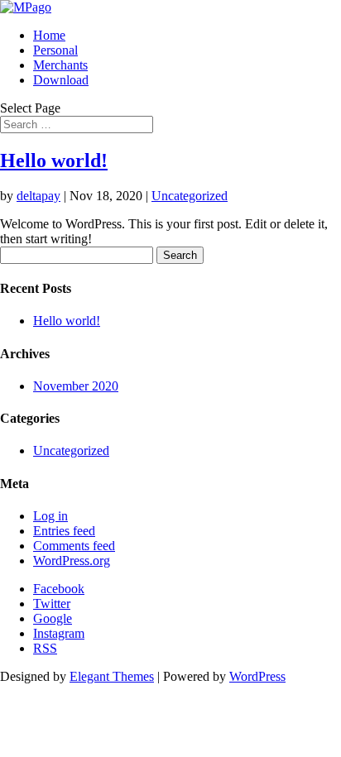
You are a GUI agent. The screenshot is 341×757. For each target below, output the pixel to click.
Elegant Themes (112, 676)
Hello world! (54, 160)
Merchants (60, 65)
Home (49, 35)
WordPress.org (71, 560)
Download (61, 80)
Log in (50, 516)
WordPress (257, 676)
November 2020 (75, 386)
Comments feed (74, 546)
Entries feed (64, 531)
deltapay (38, 196)
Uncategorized (189, 196)
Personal (55, 50)
